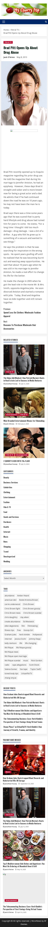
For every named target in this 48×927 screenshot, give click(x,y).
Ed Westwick (28, 621)
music (25, 660)
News (5, 541)
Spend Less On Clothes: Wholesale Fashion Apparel (22, 312)
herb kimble (24, 634)
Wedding (6, 561)
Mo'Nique (9, 647)
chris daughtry (11, 617)
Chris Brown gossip (31, 608)
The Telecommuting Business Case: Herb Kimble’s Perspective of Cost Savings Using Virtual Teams (22, 908)
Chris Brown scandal (32, 613)
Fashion (6, 502)
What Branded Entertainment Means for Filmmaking (24, 420)
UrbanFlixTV (26, 673)
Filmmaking (33, 626)
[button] (3, 21)
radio (7, 665)
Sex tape (23, 669)
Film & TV (8, 42)
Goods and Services (11, 517)
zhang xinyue (10, 678)
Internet (6, 531)
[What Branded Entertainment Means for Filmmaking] (24, 402)
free (19, 630)
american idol (10, 600)
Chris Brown (28, 604)
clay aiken (24, 617)
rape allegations (19, 665)
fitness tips (9, 630)
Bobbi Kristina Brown (28, 600)
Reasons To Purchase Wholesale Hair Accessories (19, 325)
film (23, 626)
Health (6, 527)
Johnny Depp (34, 639)
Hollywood (37, 634)
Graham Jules (10, 634)
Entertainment (11, 415)
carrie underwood (12, 604)
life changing (30, 643)
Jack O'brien (9, 57)
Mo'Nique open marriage (16, 656)
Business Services (10, 482)
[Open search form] (46, 21)
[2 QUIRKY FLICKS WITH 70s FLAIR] (24, 443)
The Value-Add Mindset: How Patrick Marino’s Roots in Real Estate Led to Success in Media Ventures (23, 379)
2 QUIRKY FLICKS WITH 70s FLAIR (16, 461)
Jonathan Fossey (11, 384)
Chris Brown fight (12, 608)
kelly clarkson (11, 643)
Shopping (7, 546)
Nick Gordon (36, 660)
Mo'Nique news (11, 652)
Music (5, 536)
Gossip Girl (28, 630)
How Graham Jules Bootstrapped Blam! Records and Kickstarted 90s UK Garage (23, 779)
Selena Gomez (11, 669)
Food (5, 512)
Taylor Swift (35, 669)
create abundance (12, 621)
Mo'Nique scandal (12, 660)
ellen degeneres (12, 626)
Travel (5, 551)
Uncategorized (21, 455)
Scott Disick (34, 665)
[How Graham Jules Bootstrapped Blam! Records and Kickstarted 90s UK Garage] (24, 760)
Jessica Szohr (20, 639)
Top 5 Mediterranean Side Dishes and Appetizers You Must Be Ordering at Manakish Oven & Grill (24, 865)
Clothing (6, 492)
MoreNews (36, 921)
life (20, 643)
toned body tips (11, 673)
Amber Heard (23, 595)
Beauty (6, 477)
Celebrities (7, 487)
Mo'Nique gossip (23, 647)
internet (8, 639)
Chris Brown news (13, 613)
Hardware (7, 522)
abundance (9, 595)
